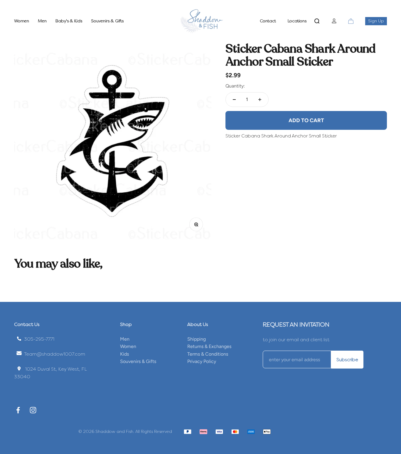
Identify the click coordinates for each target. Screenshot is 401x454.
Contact (268, 21)
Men (42, 21)
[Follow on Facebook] (18, 410)
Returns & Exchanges (209, 346)
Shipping (196, 339)
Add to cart (306, 120)
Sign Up (377, 20)
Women (21, 21)
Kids (124, 354)
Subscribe (347, 359)
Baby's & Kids (68, 21)
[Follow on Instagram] (33, 410)
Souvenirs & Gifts (107, 21)
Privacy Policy (201, 361)
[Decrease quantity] (234, 100)
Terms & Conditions (207, 354)
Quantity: (235, 86)
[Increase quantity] (259, 100)
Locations (297, 21)
